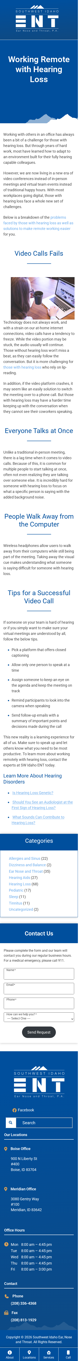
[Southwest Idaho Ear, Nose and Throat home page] (39, 18)
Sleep (13, 897)
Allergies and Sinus (24, 858)
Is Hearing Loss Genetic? (32, 793)
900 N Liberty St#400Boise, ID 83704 (24, 1164)
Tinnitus (15, 903)
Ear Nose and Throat (26, 871)
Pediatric (16, 890)
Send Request (38, 1032)
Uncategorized (21, 909)
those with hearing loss (22, 367)
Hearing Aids (19, 877)
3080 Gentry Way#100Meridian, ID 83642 (26, 1204)
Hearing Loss (20, 884)
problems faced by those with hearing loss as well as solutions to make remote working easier (38, 223)
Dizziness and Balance (27, 865)
